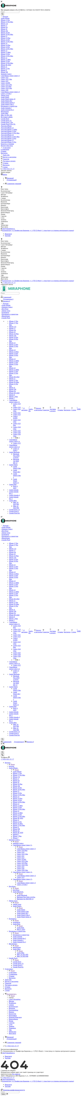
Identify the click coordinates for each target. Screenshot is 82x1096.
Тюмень (11, 1026)
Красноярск (13, 1015)
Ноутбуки (16, 890)
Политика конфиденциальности (14, 1090)
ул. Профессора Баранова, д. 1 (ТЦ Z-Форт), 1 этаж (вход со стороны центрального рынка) (38, 230)
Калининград (13, 1006)
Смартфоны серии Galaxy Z (26, 883)
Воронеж (12, 1008)
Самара (11, 1005)
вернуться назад (6, 1074)
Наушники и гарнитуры (21, 935)
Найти (3, 1094)
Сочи (10, 1024)
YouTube (8, 235)
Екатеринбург (13, 1010)
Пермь (11, 1021)
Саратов (11, 1023)
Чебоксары (12, 1032)
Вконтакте (8, 234)
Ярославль (12, 1033)
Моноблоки (17, 947)
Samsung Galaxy (18, 843)
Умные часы (17, 904)
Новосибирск (13, 1019)
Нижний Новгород (15, 1017)
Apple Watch (21, 910)
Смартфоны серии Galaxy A (26, 875)
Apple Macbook (22, 895)
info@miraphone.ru (8, 229)
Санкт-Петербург (15, 999)
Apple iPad (20, 927)
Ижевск (11, 1012)
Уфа (10, 1030)
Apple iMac (20, 953)
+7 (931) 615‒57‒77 (7, 169)
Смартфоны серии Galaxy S (26, 849)
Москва (11, 1001)
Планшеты (16, 922)
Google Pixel (17, 962)
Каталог (11, 766)
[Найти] (2, 14)
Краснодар (12, 1014)
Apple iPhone (17, 771)
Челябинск (12, 1003)
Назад (13, 764)
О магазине (13, 972)
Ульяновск (12, 1028)
